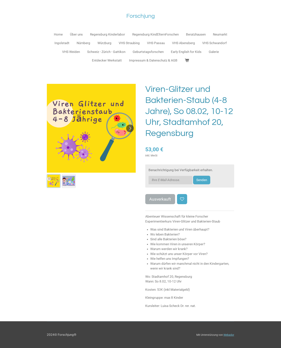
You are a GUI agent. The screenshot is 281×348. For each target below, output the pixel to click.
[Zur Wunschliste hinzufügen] (182, 199)
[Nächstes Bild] (130, 128)
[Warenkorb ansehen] (187, 60)
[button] (53, 181)
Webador (228, 334)
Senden (201, 180)
